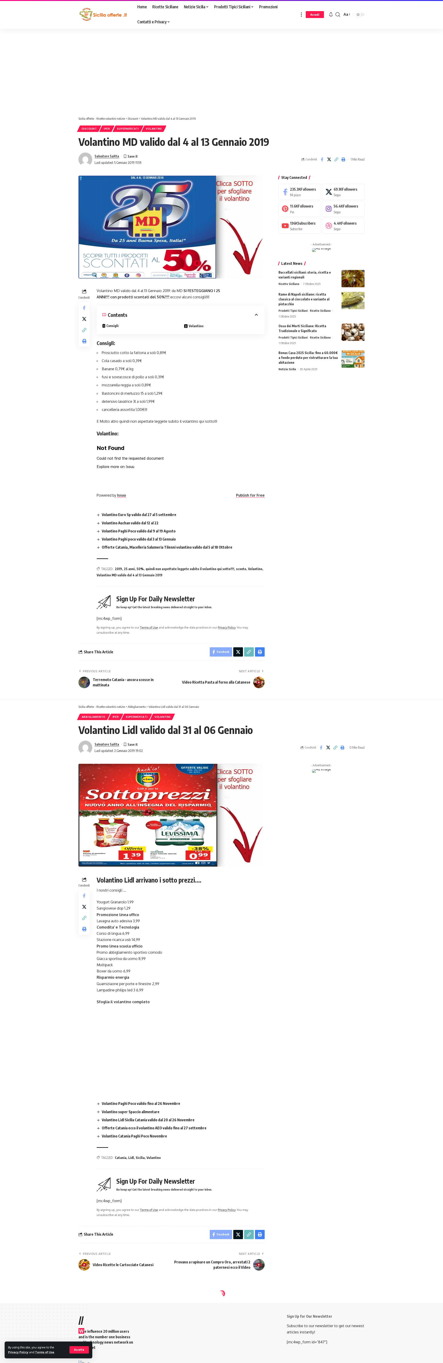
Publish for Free (250, 495)
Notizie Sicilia (287, 369)
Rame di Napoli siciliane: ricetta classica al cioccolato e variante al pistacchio (303, 299)
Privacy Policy (18, 1352)
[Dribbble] (343, 226)
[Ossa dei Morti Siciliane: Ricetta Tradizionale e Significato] (353, 332)
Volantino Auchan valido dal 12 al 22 (130, 523)
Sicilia (140, 1158)
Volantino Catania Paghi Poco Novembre (134, 1136)
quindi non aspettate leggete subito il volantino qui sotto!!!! (190, 569)
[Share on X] (329, 159)
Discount (89, 128)
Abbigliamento (93, 716)
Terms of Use (44, 1352)
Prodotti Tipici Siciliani (293, 310)
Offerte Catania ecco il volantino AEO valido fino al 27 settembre (154, 1128)
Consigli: (112, 326)
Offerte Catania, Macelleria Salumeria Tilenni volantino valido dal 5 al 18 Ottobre (167, 547)
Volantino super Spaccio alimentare (130, 1111)
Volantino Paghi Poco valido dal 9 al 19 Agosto (139, 531)
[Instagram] (343, 209)
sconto (241, 569)
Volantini (154, 128)
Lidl (131, 1158)
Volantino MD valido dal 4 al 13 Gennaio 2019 (129, 575)
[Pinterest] (299, 209)
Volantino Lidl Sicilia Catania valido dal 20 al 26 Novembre (148, 1120)
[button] (79, 1350)
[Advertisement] (116, 74)
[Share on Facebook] (322, 159)
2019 (118, 569)
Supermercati (128, 128)
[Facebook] (299, 192)
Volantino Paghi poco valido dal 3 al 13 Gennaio (139, 539)
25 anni (129, 569)
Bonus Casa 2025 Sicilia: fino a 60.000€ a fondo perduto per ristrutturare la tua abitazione (308, 357)
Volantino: (196, 326)
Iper (107, 128)
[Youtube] (299, 226)
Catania (120, 1158)
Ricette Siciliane (288, 284)
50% (140, 569)
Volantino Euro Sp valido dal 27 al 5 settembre (139, 514)
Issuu (121, 495)
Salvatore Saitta (107, 156)
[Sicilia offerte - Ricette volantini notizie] (104, 14)
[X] (343, 192)
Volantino (255, 569)
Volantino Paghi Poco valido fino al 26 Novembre (141, 1103)
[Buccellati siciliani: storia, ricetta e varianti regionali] (353, 278)
